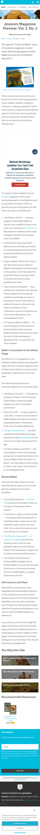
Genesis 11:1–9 (30, 228)
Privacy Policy (32, 751)
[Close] (34, 810)
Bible (3, 7)
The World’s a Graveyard (15, 536)
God (16, 359)
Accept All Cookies (20, 823)
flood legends (26, 437)
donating (32, 778)
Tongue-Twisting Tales (14, 430)
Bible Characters (33, 7)
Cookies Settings (20, 832)
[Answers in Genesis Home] (6, 2)
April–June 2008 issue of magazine (17, 90)
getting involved (20, 779)
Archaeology (22, 7)
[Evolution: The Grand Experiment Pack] (10, 708)
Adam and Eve (12, 7)
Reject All (20, 828)
